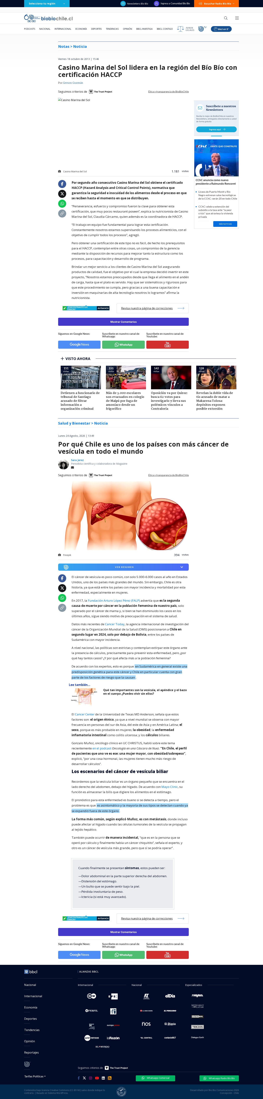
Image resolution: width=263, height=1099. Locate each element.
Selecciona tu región (42, 3)
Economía (81, 28)
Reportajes (31, 1052)
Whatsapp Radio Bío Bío (221, 1078)
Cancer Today (115, 624)
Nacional (44, 28)
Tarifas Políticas (33, 1076)
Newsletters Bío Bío (137, 3)
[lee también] (85, 697)
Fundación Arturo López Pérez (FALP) (114, 600)
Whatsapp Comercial (157, 1077)
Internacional (63, 28)
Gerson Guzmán (73, 83)
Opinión (127, 28)
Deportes (96, 28)
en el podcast (101, 748)
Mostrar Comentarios (123, 321)
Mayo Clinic (169, 787)
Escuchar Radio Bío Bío (217, 3)
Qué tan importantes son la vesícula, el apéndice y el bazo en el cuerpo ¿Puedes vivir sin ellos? (145, 692)
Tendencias (112, 28)
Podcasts (29, 28)
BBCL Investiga (144, 28)
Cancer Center (84, 714)
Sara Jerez (77, 460)
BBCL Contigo (165, 28)
